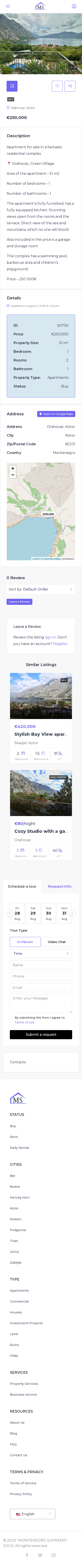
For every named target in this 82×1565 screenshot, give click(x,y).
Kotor (14, 1208)
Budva (15, 1187)
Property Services (24, 1384)
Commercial (19, 1301)
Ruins (14, 1345)
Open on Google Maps (57, 414)
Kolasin (15, 1219)
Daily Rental (19, 1148)
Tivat (14, 1241)
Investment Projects (26, 1323)
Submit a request (41, 1034)
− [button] (12, 475)
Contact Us (18, 1455)
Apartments (19, 1291)
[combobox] (48, 589)
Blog (13, 1433)
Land (14, 1334)
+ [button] (12, 468)
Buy (10, 99)
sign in (50, 637)
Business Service (23, 1395)
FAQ (13, 1444)
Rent (14, 1137)
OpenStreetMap (52, 558)
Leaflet (36, 558)
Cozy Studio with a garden (45, 831)
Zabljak (15, 1263)
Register (60, 644)
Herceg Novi (20, 1197)
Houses (16, 1312)
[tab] (12, 86)
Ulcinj (14, 1252)
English (28, 1514)
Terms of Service (23, 1483)
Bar (12, 1176)
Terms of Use (24, 1022)
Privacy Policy (21, 1494)
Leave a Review (19, 601)
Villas (14, 1356)
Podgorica (18, 1230)
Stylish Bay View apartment (46, 734)
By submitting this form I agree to (40, 1020)
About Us (17, 1423)
